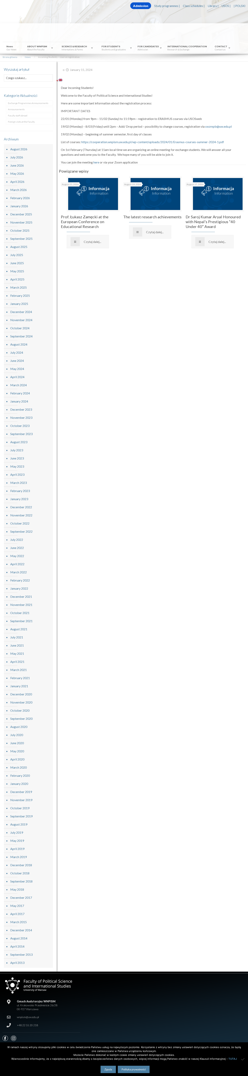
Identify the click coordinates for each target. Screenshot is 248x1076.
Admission (140, 6)
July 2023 (16, 450)
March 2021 (18, 670)
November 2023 (21, 417)
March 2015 (18, 922)
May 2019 (17, 840)
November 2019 (21, 800)
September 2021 (21, 621)
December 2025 (21, 214)
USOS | (226, 6)
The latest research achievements (152, 216)
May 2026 (17, 173)
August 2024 (18, 344)
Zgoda (108, 1069)
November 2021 (21, 604)
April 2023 (17, 474)
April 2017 (17, 914)
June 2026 (17, 165)
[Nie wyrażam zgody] (243, 1059)
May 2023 (17, 466)
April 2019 (17, 849)
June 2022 (17, 548)
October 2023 (19, 425)
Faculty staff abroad (17, 115)
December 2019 (21, 792)
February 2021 (20, 678)
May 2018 (17, 889)
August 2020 (18, 727)
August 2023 (18, 442)
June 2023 (17, 458)
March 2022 (18, 572)
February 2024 (20, 393)
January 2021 (19, 686)
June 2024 (17, 360)
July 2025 (16, 255)
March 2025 (18, 287)
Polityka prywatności (134, 1069)
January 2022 (19, 588)
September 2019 (21, 816)
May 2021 (17, 653)
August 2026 (18, 149)
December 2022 (21, 507)
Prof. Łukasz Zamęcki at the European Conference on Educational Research (84, 221)
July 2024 (16, 352)
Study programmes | (167, 6)
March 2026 (18, 190)
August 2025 (18, 247)
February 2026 (20, 198)
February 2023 (20, 491)
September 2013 (21, 954)
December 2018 (21, 865)
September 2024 (21, 336)
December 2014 (21, 930)
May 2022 (17, 556)
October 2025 (19, 230)
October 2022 (19, 523)
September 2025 (21, 238)
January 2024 (19, 401)
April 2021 (17, 661)
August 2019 (18, 824)
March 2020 (18, 767)
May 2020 (17, 751)
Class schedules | (194, 6)
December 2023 (21, 409)
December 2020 (21, 694)
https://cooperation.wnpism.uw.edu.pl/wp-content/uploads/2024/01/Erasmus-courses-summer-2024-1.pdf (152, 142)
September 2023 (21, 434)
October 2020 (19, 710)
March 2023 (18, 482)
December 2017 (21, 897)
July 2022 (16, 539)
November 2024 (21, 320)
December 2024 (21, 312)
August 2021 (18, 629)
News (28, 57)
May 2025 (17, 271)
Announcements (16, 109)
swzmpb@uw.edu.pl (218, 126)
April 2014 (17, 946)
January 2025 (19, 303)
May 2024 (17, 369)
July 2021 (16, 637)
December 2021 (21, 596)
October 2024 (19, 328)
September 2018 (21, 881)
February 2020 (20, 775)
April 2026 (17, 181)
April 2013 (17, 962)
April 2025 (17, 279)
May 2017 (17, 905)
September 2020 (21, 718)
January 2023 (19, 499)
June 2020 (17, 743)
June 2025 (17, 263)
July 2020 (16, 735)
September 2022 (21, 531)
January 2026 (19, 206)
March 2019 (18, 857)
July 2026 (16, 157)
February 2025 (20, 295)
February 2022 (20, 580)
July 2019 (16, 832)
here (96, 162)
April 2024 (17, 377)
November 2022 (21, 515)
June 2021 (17, 645)
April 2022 (17, 564)
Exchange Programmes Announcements (28, 103)
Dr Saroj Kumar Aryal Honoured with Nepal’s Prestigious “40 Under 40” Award (213, 221)
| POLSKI (239, 6)
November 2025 (21, 222)
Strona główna (10, 57)
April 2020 (17, 759)
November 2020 (21, 702)
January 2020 (19, 783)
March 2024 (18, 385)
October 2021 (19, 613)
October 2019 (19, 808)
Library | (213, 6)
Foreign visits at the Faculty (21, 121)
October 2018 (19, 873)
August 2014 (18, 938)
